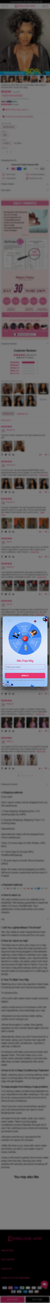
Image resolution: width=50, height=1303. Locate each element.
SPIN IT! (25, 675)
